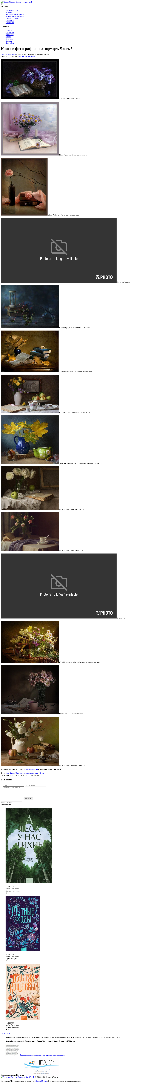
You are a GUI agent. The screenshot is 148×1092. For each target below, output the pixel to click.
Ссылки (9, 41)
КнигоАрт (10, 21)
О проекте (10, 33)
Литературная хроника (15, 14)
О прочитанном (12, 10)
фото (42, 773)
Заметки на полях (12, 19)
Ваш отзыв (30, 56)
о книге (36, 773)
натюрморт (28, 773)
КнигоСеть (10, 23)
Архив (8, 37)
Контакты (9, 39)
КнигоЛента (10, 43)
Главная (9, 31)
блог (7, 773)
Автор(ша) (10, 35)
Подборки (10, 12)
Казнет (12, 773)
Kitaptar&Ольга (41, 1081)
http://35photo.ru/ (31, 769)
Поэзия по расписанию (15, 16)
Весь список (6, 1033)
